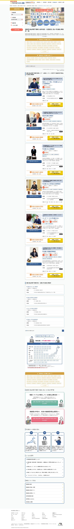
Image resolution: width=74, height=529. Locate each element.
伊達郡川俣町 (57, 47)
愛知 (34, 352)
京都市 (54, 360)
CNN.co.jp (23, 514)
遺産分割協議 (50, 57)
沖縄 (52, 357)
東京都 (45, 185)
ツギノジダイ (44, 515)
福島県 (45, 85)
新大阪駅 (55, 150)
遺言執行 (43, 59)
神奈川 (38, 348)
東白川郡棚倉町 (50, 45)
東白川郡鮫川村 (29, 47)
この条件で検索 (16, 29)
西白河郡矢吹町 (35, 47)
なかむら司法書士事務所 (31, 308)
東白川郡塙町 (55, 45)
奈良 (42, 354)
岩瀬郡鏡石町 (39, 49)
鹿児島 (50, 357)
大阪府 (45, 150)
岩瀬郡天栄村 (44, 49)
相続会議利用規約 (27, 523)
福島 (50, 346)
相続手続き (28, 57)
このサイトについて (14, 523)
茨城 (45, 348)
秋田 (42, 346)
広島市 (57, 360)
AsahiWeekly (54, 516)
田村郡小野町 (44, 43)
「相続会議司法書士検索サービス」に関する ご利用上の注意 (37, 365)
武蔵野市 (50, 185)
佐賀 (37, 357)
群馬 (50, 348)
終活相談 (28, 61)
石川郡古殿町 (39, 45)
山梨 (37, 350)
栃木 (47, 348)
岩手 (40, 346)
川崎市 (43, 362)
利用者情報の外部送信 (44, 523)
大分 (44, 357)
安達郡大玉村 (39, 43)
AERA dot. (23, 517)
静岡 (37, 352)
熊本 (42, 357)
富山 (42, 350)
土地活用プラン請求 (61, 2)
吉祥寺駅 (55, 185)
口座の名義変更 (41, 57)
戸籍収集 (45, 57)
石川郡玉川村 (59, 43)
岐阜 (39, 352)
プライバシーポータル (52, 523)
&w (13, 514)
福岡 (34, 357)
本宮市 (35, 43)
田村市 (32, 43)
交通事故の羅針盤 (44, 518)
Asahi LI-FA (44, 517)
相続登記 (36, 57)
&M (11, 514)
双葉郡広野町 (59, 49)
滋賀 (44, 354)
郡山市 (50, 85)
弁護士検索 (44, 2)
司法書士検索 (55, 2)
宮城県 (45, 117)
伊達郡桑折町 (34, 49)
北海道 (35, 346)
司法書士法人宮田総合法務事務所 (51, 184)
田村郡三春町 (49, 43)
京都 (39, 354)
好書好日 (33, 515)
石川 (44, 350)
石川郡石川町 (54, 43)
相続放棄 (32, 57)
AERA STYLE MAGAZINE (36, 518)
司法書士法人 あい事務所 (32, 286)
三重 (42, 352)
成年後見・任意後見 (38, 59)
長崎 (39, 357)
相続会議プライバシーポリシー (35, 523)
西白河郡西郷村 (40, 47)
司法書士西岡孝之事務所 (31, 297)
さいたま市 (39, 362)
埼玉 (40, 348)
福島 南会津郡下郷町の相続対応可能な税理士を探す (44, 419)
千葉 (42, 348)
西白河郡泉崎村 (46, 47)
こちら (48, 366)
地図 (61, 98)
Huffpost (23, 515)
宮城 (45, 346)
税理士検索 (49, 2)
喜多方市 (28, 43)
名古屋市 (50, 253)
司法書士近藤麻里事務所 (49, 251)
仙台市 (50, 117)
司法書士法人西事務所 (48, 149)
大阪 (34, 354)
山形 (47, 346)
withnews (12, 518)
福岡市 (48, 360)
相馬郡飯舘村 (54, 49)
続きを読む (57, 93)
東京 (34, 348)
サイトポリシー (20, 523)
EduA (12, 515)
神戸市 (51, 360)
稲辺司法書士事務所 (47, 115)
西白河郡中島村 (52, 47)
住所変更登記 (58, 59)
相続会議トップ (39, 2)
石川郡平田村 (34, 45)
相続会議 (43, 514)
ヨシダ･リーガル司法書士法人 (50, 218)
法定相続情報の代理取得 (30, 59)
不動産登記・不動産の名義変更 (50, 59)
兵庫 (37, 354)
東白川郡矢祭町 (44, 45)
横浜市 (35, 360)
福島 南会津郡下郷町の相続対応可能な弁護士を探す (44, 402)
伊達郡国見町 (29, 49)
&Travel (16, 514)
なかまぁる (33, 517)
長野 (39, 350)
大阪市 (50, 150)
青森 (38, 346)
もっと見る (44, 51)
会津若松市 (34, 288)
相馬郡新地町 (49, 49)
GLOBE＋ (33, 514)
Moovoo (12, 517)
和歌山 (47, 354)
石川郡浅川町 (29, 45)
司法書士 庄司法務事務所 (32, 319)
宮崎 (47, 357)
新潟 (34, 350)
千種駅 (55, 253)
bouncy (23, 518)
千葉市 (46, 362)
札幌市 (45, 360)
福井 (47, 350)
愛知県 (45, 253)
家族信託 (54, 57)
